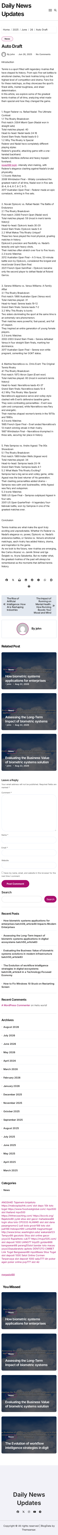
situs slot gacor (29, 1218)
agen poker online (11, 1261)
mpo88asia (36, 1252)
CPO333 (23, 1222)
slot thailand (8, 1212)
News (7, 39)
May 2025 (9, 1153)
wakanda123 (48, 1232)
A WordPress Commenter (15, 1005)
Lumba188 (30, 1228)
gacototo (19, 1235)
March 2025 (10, 1170)
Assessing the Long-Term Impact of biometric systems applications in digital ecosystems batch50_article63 (24, 939)
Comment (6, 793)
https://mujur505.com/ (43, 1238)
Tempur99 (7, 1235)
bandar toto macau (44, 1245)
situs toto (13, 1222)
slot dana (49, 1222)
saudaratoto (16, 1248)
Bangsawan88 (22, 1252)
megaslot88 (8, 1274)
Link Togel (7, 1252)
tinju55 (36, 1242)
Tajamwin (19, 1202)
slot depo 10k (40, 1205)
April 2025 (9, 1161)
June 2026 (9, 1043)
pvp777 (26, 1261)
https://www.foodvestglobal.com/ (27, 1209)
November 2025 (12, 1102)
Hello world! (40, 1005)
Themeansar (28, 1529)
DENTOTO (38, 1248)
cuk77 (27, 1238)
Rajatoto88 (7, 1218)
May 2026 (9, 1052)
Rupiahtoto (17, 1238)
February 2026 (12, 1077)
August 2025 (11, 1128)
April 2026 (9, 1060)
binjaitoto (30, 1202)
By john (11, 54)
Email (4, 848)
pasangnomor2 (9, 1225)
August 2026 (11, 1027)
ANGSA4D (7, 1202)
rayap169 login (9, 165)
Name (4, 835)
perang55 (23, 1245)
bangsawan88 (9, 1245)
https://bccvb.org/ (43, 1215)
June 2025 (9, 1145)
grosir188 (35, 1225)
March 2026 (10, 1069)
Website (5, 860)
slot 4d (35, 1261)
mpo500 (51, 1209)
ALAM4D (34, 1222)
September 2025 (13, 1119)
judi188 (5, 1228)
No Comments (43, 54)
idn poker (50, 1258)
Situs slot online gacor (37, 1235)
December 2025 (12, 1094)
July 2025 (9, 1136)
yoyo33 (5, 1238)
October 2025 (11, 1111)
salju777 (39, 1258)
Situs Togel (50, 1252)
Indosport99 (17, 1228)
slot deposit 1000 (11, 1242)
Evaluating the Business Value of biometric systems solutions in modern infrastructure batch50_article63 (27, 953)
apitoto (28, 1248)
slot (42, 1222)
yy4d (17, 1218)
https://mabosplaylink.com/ (16, 1205)
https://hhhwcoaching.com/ (16, 1215)
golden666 (46, 1242)
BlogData (46, 1525)
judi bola (24, 1225)
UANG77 (26, 1242)
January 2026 (11, 1086)
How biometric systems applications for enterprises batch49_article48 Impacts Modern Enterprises (28, 924)
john (38, 628)
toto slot (45, 1225)
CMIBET (49, 1248)
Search (6, 892)
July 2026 (9, 1035)
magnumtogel (44, 1228)
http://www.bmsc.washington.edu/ (20, 1232)
